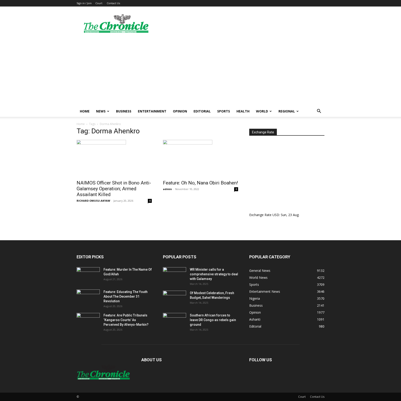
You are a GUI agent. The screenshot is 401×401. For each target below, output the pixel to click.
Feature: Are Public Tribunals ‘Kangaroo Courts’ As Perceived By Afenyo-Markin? (126, 319)
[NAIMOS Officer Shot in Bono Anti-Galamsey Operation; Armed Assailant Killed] (114, 158)
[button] (318, 111)
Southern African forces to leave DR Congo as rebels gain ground (213, 319)
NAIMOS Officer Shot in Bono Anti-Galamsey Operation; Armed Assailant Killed (114, 188)
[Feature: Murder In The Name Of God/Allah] (88, 275)
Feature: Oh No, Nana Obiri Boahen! (200, 183)
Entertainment (152, 111)
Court (98, 3)
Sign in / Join (84, 3)
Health (242, 111)
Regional (286, 111)
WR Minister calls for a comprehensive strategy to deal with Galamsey (214, 274)
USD (275, 215)
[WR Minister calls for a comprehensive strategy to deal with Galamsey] (174, 275)
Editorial (202, 111)
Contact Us (113, 3)
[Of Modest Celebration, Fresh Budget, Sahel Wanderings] (174, 299)
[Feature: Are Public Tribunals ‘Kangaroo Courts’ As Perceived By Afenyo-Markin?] (88, 321)
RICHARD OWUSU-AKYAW (93, 200)
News (101, 111)
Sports (223, 111)
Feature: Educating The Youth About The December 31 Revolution (125, 296)
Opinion (180, 111)
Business (123, 111)
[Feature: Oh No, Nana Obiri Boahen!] (200, 158)
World (262, 111)
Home (85, 111)
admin (167, 189)
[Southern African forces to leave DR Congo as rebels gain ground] (174, 321)
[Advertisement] (200, 70)
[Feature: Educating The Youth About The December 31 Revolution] (88, 297)
